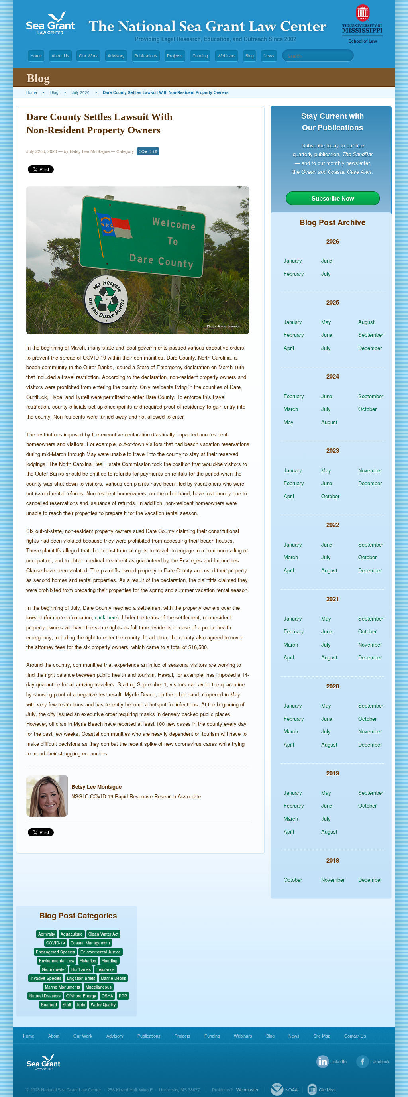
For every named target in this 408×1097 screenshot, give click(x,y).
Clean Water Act (103, 934)
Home (36, 55)
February (294, 273)
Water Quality (103, 1004)
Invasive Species (45, 978)
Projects (175, 55)
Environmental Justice (100, 952)
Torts (80, 1004)
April (289, 348)
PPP (123, 996)
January (293, 260)
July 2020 (81, 92)
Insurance (105, 969)
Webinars (227, 55)
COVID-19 (148, 151)
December (370, 348)
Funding (200, 55)
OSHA (107, 996)
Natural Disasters (45, 996)
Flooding (110, 960)
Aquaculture (72, 934)
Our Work (88, 55)
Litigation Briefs (81, 978)
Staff (67, 1004)
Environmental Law (56, 960)
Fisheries (88, 960)
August (366, 322)
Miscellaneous (99, 987)
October (367, 409)
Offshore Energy (81, 996)
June (326, 260)
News (269, 55)
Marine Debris (113, 978)
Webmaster (247, 1089)
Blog (249, 55)
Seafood (49, 1004)
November (370, 470)
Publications (145, 55)
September (370, 334)
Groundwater (54, 969)
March (291, 409)
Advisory (116, 55)
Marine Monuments (62, 987)
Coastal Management (90, 943)
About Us (60, 55)
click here (106, 617)
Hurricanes (81, 969)
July (326, 273)
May (326, 322)
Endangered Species (55, 952)
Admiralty (46, 934)
